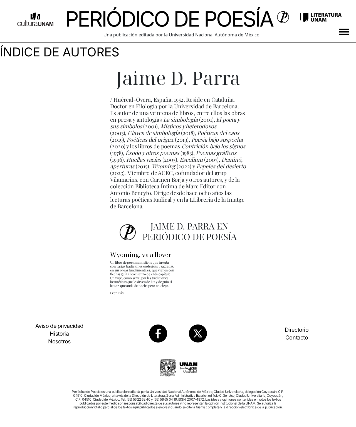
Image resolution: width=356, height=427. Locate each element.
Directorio (297, 329)
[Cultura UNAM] (35, 17)
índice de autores (59, 51)
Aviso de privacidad (59, 326)
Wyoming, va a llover (140, 254)
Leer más (116, 293)
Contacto (296, 337)
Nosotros (59, 341)
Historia (59, 333)
